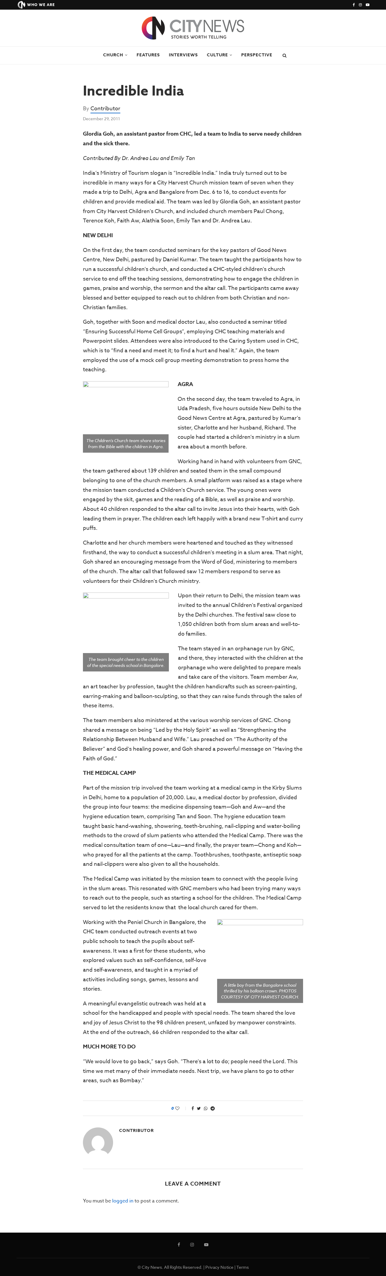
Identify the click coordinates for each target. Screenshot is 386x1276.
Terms (242, 1267)
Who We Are (41, 4)
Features (148, 55)
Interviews (183, 55)
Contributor (105, 109)
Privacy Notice (219, 1267)
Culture (217, 55)
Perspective (256, 55)
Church (113, 55)
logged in (122, 1201)
